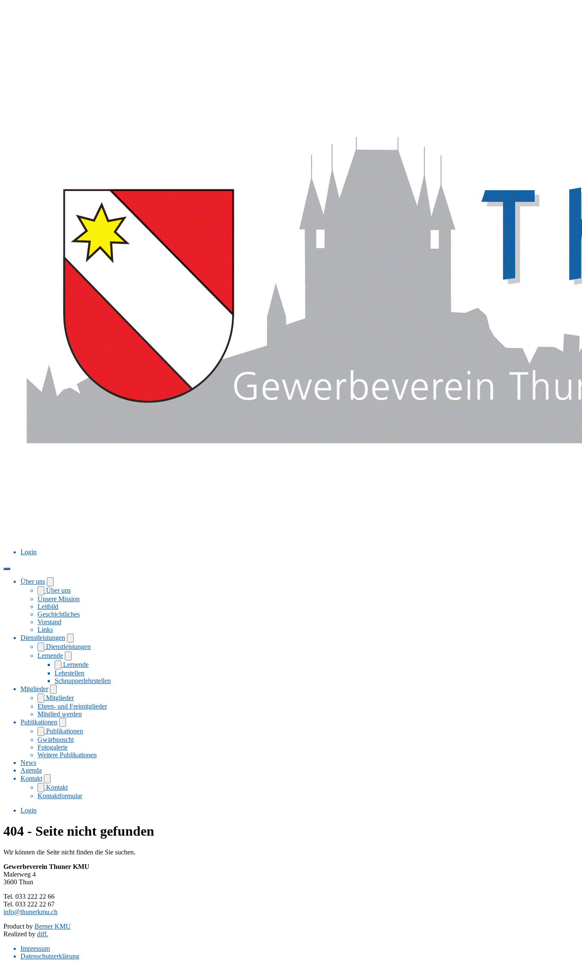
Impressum (35, 948)
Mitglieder (34, 688)
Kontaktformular (59, 795)
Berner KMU (53, 926)
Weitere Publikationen (67, 755)
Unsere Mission (58, 598)
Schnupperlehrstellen (83, 680)
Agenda (31, 770)
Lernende (50, 655)
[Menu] (6, 568)
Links (45, 629)
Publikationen (39, 722)
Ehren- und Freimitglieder (72, 706)
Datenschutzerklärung (49, 956)
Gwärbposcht (55, 739)
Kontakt (31, 778)
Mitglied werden (59, 714)
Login (28, 552)
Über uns (32, 581)
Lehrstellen (69, 673)
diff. (42, 934)
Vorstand (49, 621)
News (28, 762)
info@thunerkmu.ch (30, 911)
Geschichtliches (58, 614)
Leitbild (47, 606)
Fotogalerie (52, 747)
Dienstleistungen (42, 637)
